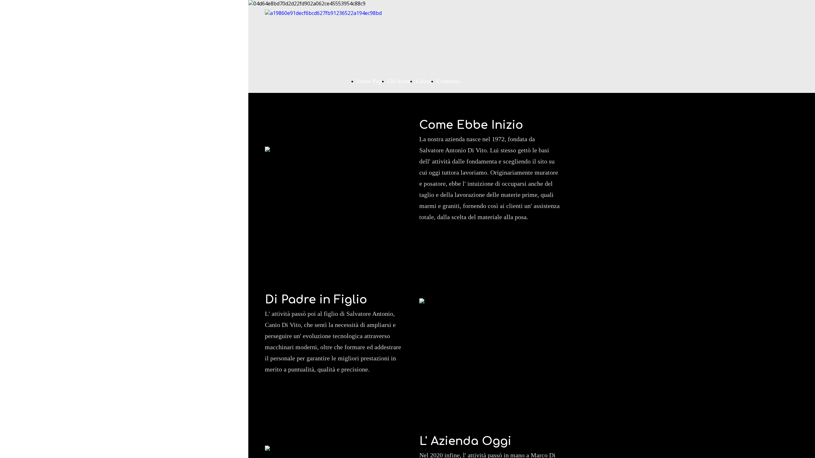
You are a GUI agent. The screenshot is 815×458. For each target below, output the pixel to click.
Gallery (424, 81)
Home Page (370, 81)
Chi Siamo (399, 81)
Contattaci (448, 81)
